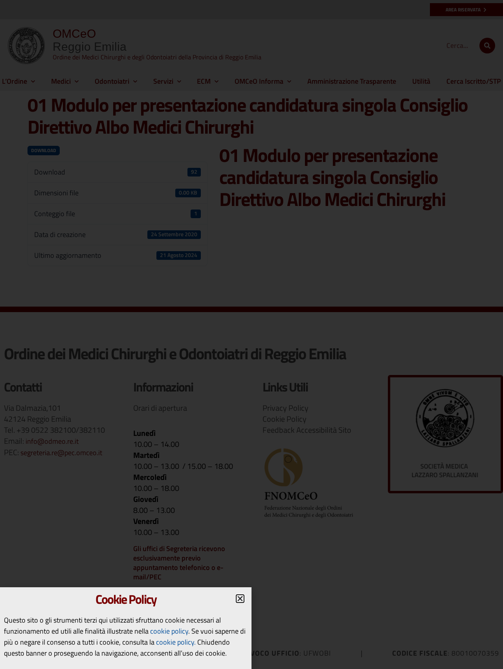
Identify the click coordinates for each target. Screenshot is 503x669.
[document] (251, 334)
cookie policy (169, 631)
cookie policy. (176, 642)
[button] (240, 598)
